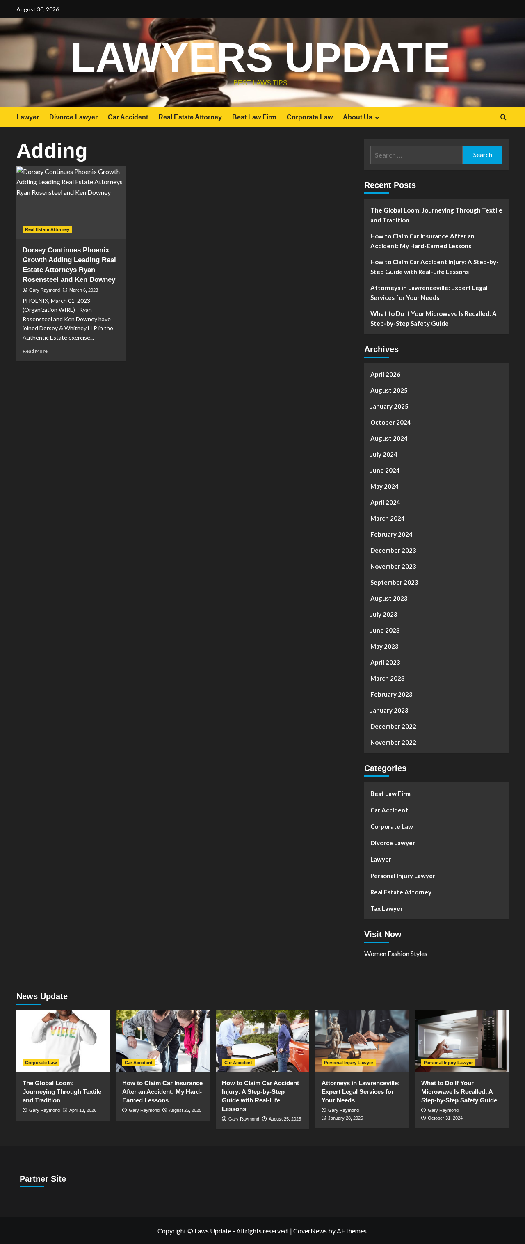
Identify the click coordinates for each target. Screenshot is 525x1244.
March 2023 (387, 678)
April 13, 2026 (82, 1110)
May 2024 (384, 486)
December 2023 (393, 550)
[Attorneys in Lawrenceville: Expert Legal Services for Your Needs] (362, 1041)
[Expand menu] (377, 117)
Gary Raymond (44, 290)
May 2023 (384, 646)
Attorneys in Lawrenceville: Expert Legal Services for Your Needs (429, 292)
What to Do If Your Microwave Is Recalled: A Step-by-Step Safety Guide (433, 318)
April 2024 (385, 502)
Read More (35, 351)
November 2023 (393, 566)
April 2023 (385, 662)
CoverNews (310, 1231)
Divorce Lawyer (73, 117)
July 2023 (383, 614)
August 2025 (389, 390)
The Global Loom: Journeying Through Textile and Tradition (436, 215)
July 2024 (383, 454)
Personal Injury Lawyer (402, 875)
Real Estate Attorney (190, 117)
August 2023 (389, 598)
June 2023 (385, 630)
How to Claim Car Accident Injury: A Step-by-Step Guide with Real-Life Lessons (434, 266)
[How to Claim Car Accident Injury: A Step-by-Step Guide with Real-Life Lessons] (262, 1041)
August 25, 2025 (185, 1110)
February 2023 (391, 694)
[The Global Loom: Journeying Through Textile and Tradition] (63, 1041)
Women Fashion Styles (395, 953)
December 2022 (393, 726)
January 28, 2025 (345, 1118)
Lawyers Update (260, 57)
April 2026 (385, 374)
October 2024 (390, 422)
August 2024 (389, 438)
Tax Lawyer (386, 908)
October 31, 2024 (445, 1118)
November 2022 (393, 742)
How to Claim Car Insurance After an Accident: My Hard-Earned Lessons (422, 240)
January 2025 (389, 406)
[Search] (503, 117)
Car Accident (128, 117)
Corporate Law (310, 117)
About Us (357, 117)
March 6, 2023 (83, 290)
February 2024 (391, 534)
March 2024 (387, 518)
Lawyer (27, 117)
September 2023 (394, 582)
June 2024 (385, 470)
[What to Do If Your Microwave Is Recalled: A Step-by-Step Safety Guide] (462, 1041)
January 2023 (389, 710)
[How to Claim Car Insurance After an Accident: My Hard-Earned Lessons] (163, 1041)
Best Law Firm (254, 117)
